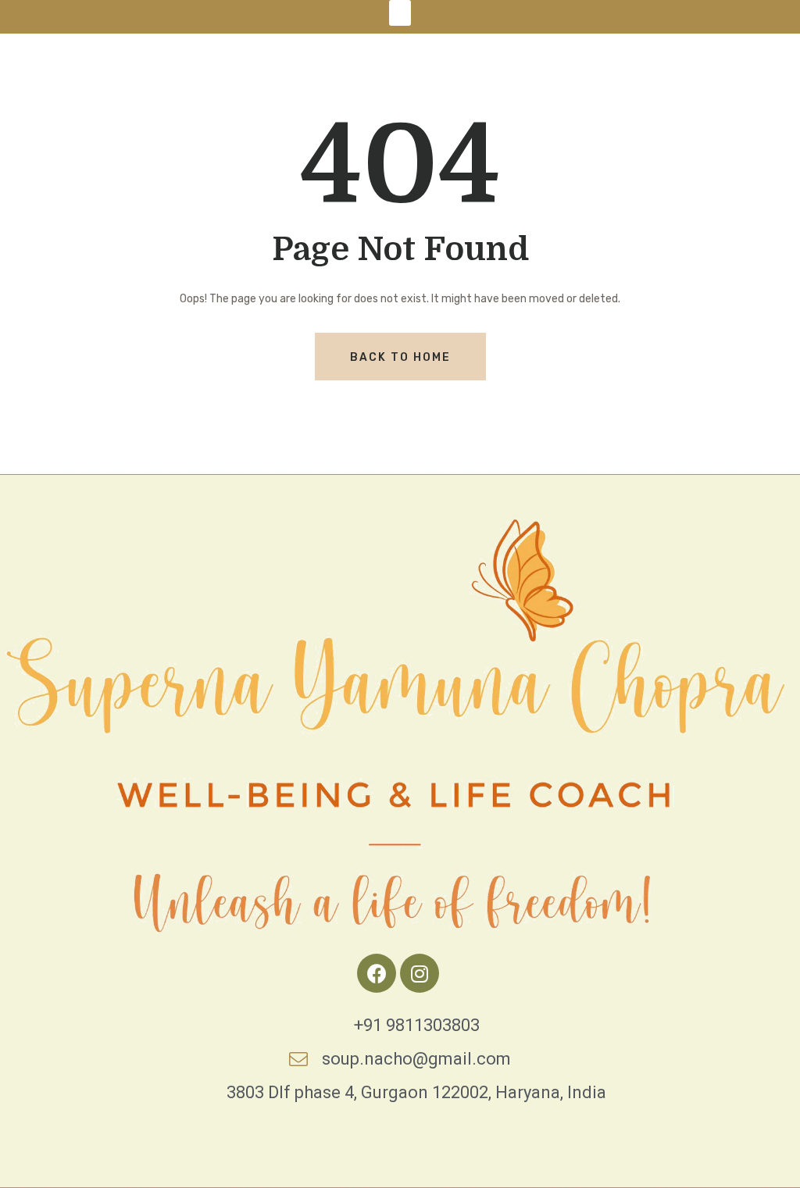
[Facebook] (376, 973)
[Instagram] (419, 973)
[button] (400, 13)
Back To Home (400, 357)
